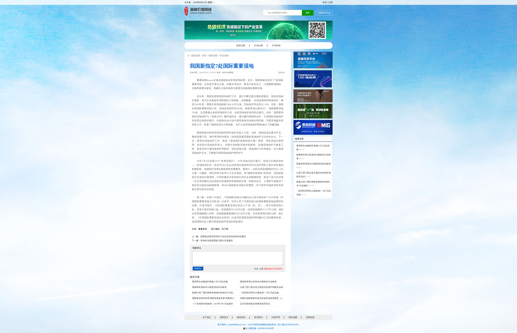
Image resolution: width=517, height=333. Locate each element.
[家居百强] (313, 79)
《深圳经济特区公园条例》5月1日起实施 (259, 293)
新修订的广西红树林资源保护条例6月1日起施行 (214, 293)
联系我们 (258, 317)
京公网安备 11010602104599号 (259, 328)
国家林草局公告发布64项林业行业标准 (258, 281)
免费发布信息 (324, 13)
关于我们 (206, 317)
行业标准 (276, 45)
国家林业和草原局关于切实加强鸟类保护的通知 (223, 236)
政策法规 (240, 45)
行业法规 (258, 45)
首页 (204, 55)
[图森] (313, 111)
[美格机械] (313, 128)
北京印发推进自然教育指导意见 (255, 304)
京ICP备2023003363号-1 (288, 324)
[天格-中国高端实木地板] (313, 96)
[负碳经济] (258, 30)
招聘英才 (224, 317)
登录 (324, 2)
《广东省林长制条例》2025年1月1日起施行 (212, 304)
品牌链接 (310, 317)
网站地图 (293, 317)
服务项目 (241, 317)
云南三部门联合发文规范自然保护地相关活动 (261, 287)
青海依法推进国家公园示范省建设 (216, 240)
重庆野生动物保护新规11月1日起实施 (210, 281)
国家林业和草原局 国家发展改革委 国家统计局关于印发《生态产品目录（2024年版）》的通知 (214, 298)
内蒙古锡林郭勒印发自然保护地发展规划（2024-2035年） (262, 298)
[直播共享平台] (313, 60)
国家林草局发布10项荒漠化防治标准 (209, 287)
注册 (330, 2)
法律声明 (275, 317)
